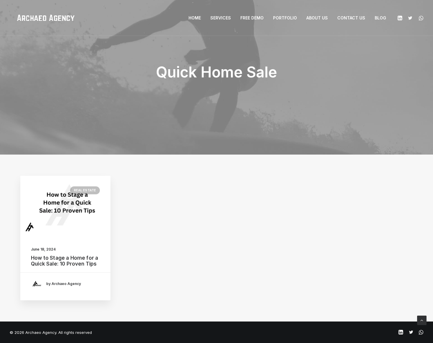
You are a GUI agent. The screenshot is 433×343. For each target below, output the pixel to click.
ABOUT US (317, 17)
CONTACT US (351, 17)
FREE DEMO (252, 17)
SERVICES (220, 17)
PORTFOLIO (285, 17)
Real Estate (85, 190)
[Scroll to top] (422, 320)
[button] (401, 18)
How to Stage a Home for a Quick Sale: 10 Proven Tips (64, 261)
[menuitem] (194, 18)
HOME (195, 17)
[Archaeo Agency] (46, 18)
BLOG (380, 17)
